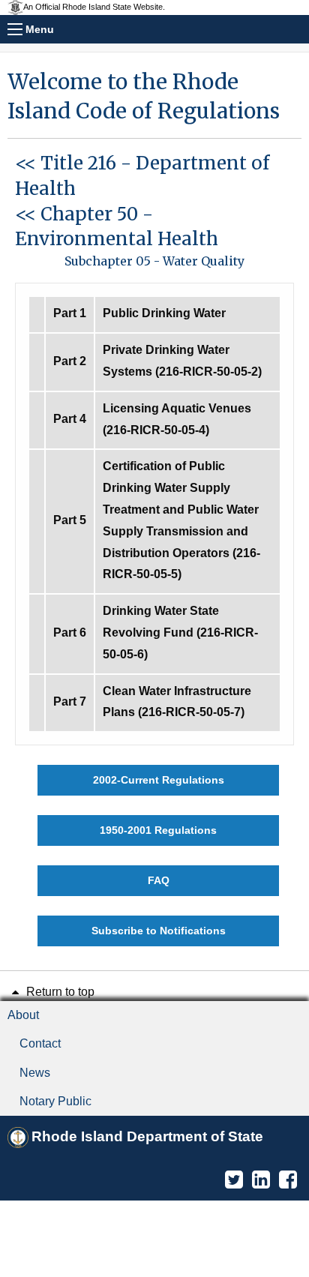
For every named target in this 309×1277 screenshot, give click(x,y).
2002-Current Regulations (158, 780)
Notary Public (56, 1101)
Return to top (58, 991)
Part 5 (69, 520)
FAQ (159, 880)
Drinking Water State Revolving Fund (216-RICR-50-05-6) (180, 632)
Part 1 (69, 313)
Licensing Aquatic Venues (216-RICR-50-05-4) (177, 419)
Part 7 (69, 701)
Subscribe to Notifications (159, 931)
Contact (40, 1043)
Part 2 (69, 361)
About (23, 1015)
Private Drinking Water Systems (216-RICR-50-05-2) (182, 360)
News (35, 1072)
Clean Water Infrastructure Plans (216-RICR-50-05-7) (177, 702)
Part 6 (69, 632)
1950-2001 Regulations (158, 830)
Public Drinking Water (164, 313)
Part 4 (69, 418)
